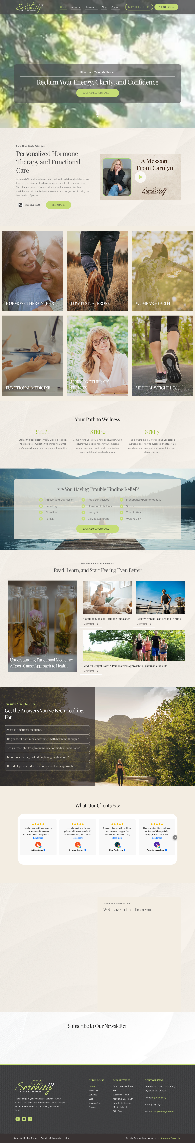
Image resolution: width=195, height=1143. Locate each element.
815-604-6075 (159, 1097)
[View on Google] (38, 845)
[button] (140, 177)
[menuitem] (63, 7)
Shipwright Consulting (170, 1138)
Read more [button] (38, 838)
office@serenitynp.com (162, 1111)
